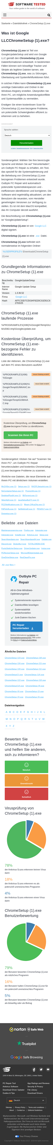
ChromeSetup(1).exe (14, 674)
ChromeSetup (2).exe (34, 691)
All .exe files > (8, 565)
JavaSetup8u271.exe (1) (28, 500)
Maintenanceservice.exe (11, 530)
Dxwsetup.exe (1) (8, 513)
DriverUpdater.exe (32, 548)
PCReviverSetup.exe (10, 553)
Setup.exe (44, 535)
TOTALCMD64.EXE (36, 544)
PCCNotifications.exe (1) (11, 504)
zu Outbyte (13, 148)
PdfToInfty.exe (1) (8, 509)
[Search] (49, 15)
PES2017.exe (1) (44, 509)
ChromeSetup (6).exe (14, 691)
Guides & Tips (9, 1093)
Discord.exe (6, 544)
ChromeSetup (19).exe (14, 669)
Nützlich (26, 770)
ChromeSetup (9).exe (35, 686)
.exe (37, 236)
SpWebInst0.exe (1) (26, 509)
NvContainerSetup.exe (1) (12, 491)
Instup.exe (45, 548)
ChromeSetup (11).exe (36, 669)
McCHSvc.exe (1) (8, 486)
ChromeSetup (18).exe (36, 658)
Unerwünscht (26, 783)
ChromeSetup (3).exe (14, 697)
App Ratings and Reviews (38, 1083)
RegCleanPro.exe (27, 557)
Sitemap (9, 1107)
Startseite (5, 23)
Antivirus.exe (32, 535)
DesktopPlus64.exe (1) (11, 495)
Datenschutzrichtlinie (38, 148)
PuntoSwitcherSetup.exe (11, 548)
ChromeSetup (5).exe (34, 697)
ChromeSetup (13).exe (14, 658)
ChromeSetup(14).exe (14, 686)
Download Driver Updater (13, 1090)
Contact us (21, 1110)
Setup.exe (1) (24, 486)
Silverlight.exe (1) (8, 500)
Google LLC (40, 226)
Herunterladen (26, 143)
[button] (26, 15)
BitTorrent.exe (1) (30, 495)
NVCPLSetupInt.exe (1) (41, 486)
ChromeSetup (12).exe (14, 680)
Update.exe (47, 539)
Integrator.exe (41, 530)
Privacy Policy (20, 1107)
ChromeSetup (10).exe (36, 680)
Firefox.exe (29, 530)
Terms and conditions (36, 1107)
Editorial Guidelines (35, 1110)
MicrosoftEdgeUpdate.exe (32, 553)
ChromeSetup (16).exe (14, 663)
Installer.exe (20, 535)
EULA (31, 148)
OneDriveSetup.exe (9, 557)
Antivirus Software (10, 1086)
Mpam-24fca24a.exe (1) (34, 504)
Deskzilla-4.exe (19, 544)
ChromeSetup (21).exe (36, 663)
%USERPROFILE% (12, 251)
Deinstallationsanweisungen (22, 148)
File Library (32, 1090)
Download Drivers (35, 1093)
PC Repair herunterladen (21, 627)
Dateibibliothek (20, 23)
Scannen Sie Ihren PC (20, 435)
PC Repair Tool (9, 1083)
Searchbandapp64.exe (30, 539)
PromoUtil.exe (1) (32, 491)
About (11, 1110)
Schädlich (26, 797)
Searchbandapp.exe (10, 539)
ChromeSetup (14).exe (34, 674)
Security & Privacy (35, 1086)
